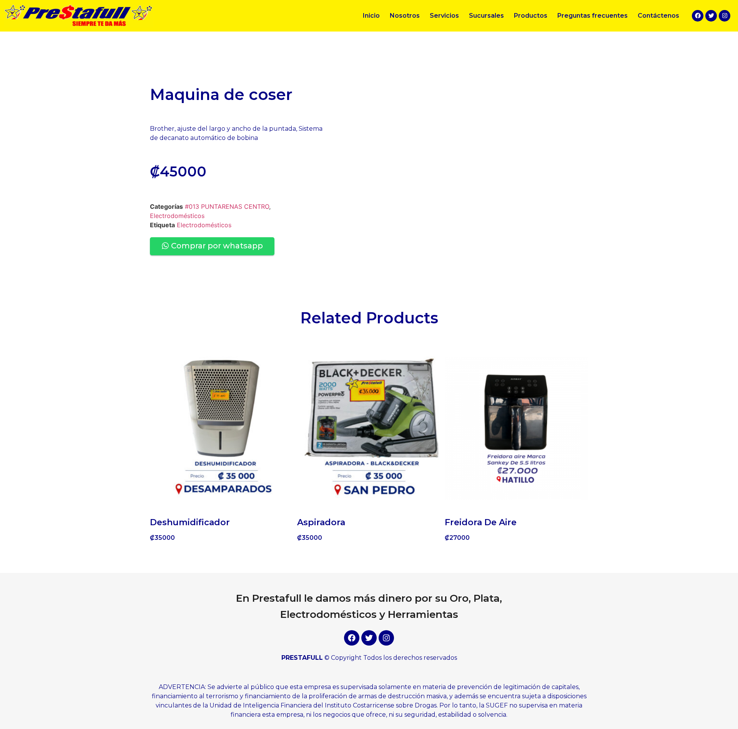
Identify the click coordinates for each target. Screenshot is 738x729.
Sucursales (486, 15)
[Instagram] (724, 16)
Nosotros (405, 15)
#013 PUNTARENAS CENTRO (227, 206)
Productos (530, 15)
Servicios (444, 15)
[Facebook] (697, 16)
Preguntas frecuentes (592, 15)
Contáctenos (658, 15)
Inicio (371, 15)
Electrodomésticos (177, 216)
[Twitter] (711, 16)
